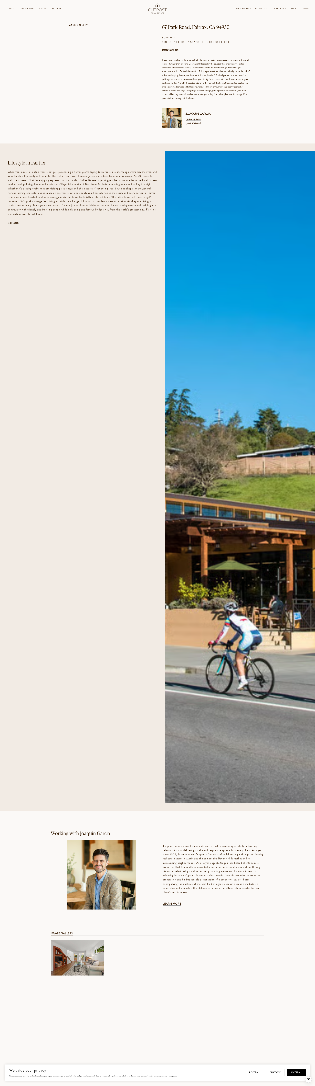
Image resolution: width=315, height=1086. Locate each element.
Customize (275, 1072)
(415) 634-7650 (193, 119)
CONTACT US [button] (170, 50)
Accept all (296, 1072)
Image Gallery (78, 25)
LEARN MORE (172, 904)
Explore (14, 223)
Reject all (254, 1072)
